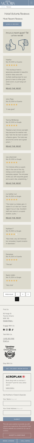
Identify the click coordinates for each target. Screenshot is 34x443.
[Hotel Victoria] (8, 3)
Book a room (8, 441)
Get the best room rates (17, 368)
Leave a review (12, 24)
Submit (17, 419)
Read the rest (13, 88)
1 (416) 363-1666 (8, 338)
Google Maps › (8, 321)
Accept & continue (17, 435)
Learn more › (10, 388)
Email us (6, 341)
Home (3, 7)
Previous (9, 294)
